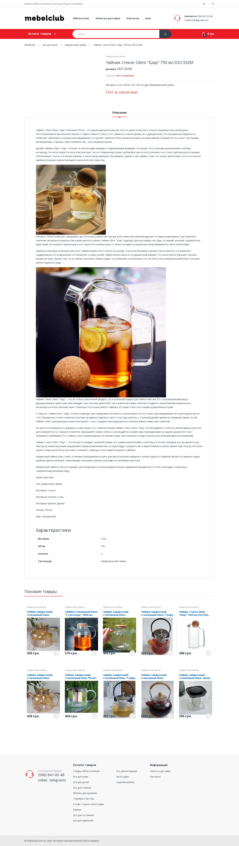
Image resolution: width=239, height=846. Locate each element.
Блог (148, 18)
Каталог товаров (39, 33)
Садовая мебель (125, 782)
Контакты (132, 18)
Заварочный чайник (116, 56)
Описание (119, 112)
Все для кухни (80, 776)
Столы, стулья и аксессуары (88, 804)
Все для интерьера (126, 771)
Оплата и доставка (108, 18)
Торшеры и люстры (83, 798)
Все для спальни (82, 787)
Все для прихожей (83, 820)
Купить (56, 653)
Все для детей (81, 782)
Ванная (77, 809)
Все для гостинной (83, 815)
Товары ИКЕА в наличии (86, 771)
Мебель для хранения (85, 793)
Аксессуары (122, 776)
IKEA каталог (81, 18)
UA (204, 3)
